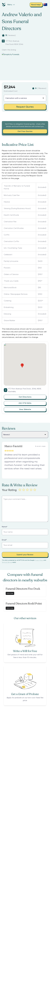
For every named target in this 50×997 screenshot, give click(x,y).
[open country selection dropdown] (45, 4)
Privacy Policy (39, 560)
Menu (9, 5)
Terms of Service (7, 562)
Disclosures (42, 170)
